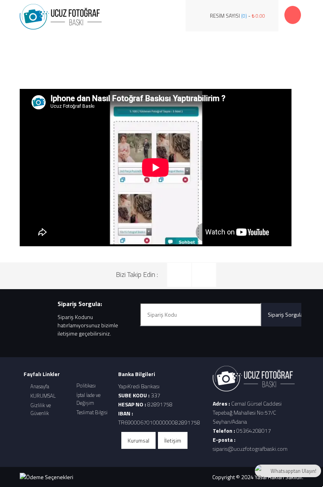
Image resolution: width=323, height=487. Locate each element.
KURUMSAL (43, 396)
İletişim (172, 440)
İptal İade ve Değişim (88, 399)
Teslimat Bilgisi (92, 412)
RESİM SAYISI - (237, 16)
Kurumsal (138, 440)
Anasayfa (39, 386)
